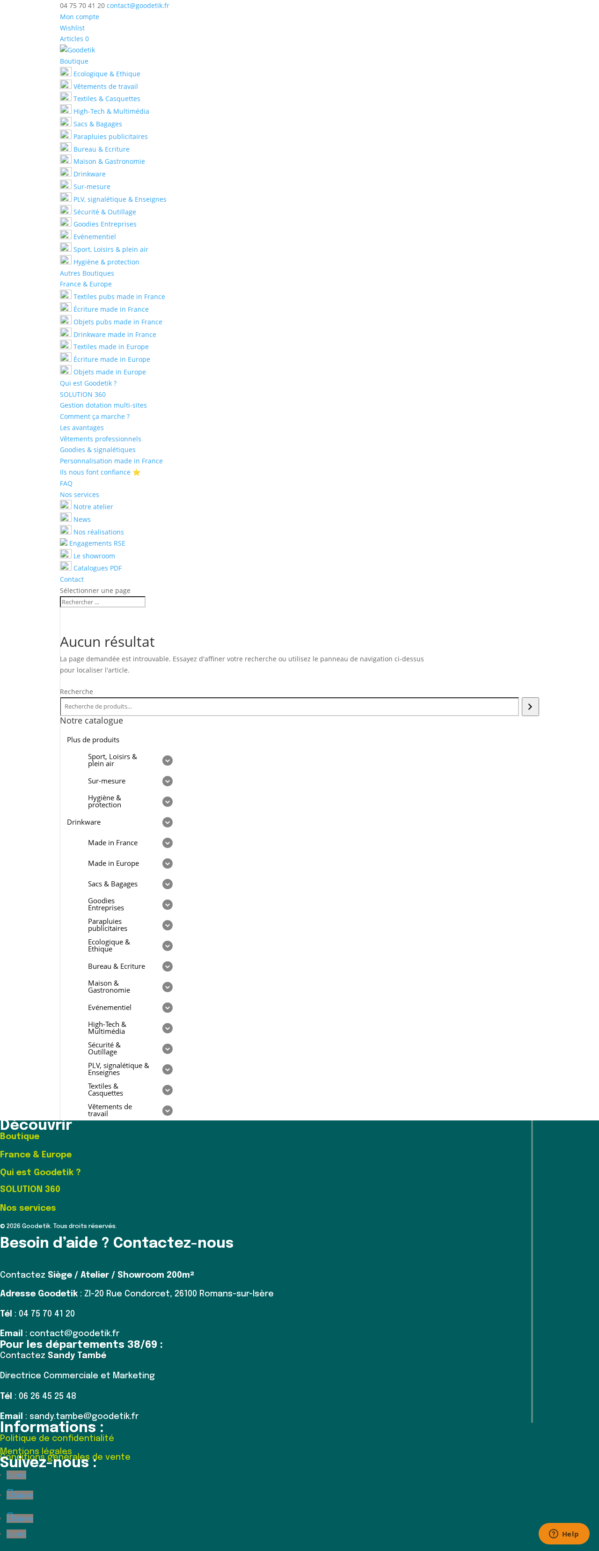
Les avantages (82, 427)
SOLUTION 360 (83, 394)
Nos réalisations (98, 531)
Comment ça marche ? (95, 416)
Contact (72, 579)
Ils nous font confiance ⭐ (100, 472)
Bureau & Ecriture (101, 149)
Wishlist (72, 27)
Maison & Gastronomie (108, 161)
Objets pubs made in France (117, 321)
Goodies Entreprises (104, 223)
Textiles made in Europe (110, 346)
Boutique (74, 61)
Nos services (79, 494)
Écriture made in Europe (111, 359)
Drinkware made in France (114, 334)
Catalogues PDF (97, 567)
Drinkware (89, 173)
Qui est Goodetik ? (88, 383)
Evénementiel (94, 236)
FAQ (66, 483)
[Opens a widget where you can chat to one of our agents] (564, 1534)
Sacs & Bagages (97, 123)
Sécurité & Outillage (104, 211)
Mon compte (79, 16)
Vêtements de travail (105, 86)
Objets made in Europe (109, 371)
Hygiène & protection (105, 261)
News (81, 519)
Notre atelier (92, 506)
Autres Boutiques (87, 273)
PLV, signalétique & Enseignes (119, 199)
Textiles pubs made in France (118, 296)
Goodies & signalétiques (98, 449)
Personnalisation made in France (111, 460)
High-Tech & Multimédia (110, 111)
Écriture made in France (110, 309)
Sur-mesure (91, 186)
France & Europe (86, 283)
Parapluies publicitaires (110, 136)
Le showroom (93, 555)
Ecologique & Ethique (106, 73)
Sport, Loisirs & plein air (110, 249)
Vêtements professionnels (100, 438)
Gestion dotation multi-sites (103, 405)
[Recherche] (530, 706)
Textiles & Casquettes (106, 98)
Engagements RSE (96, 543)
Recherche (76, 691)
